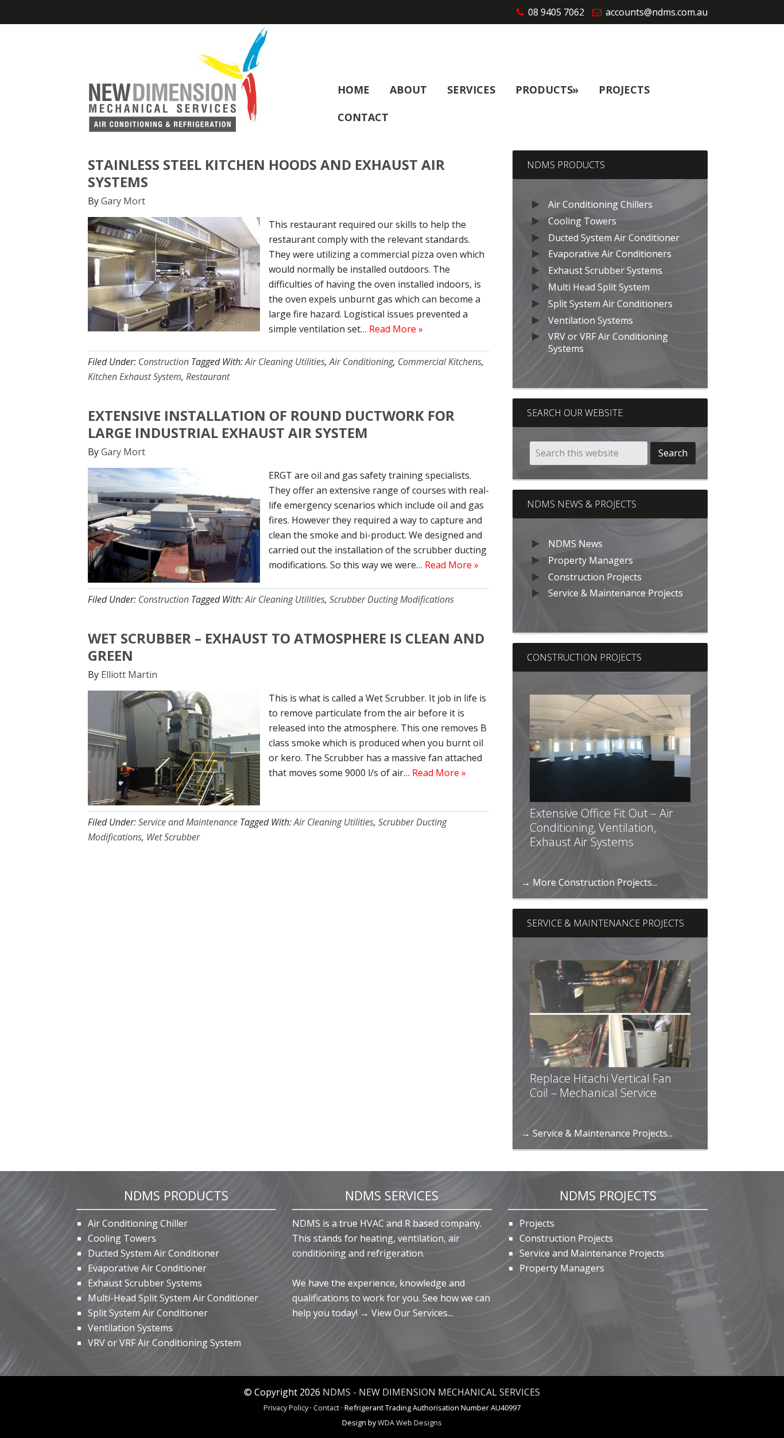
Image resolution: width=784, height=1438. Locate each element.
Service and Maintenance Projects (591, 1253)
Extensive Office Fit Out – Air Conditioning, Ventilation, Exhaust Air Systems (601, 827)
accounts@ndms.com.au (657, 12)
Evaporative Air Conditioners (610, 253)
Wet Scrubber (173, 837)
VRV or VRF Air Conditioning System (164, 1342)
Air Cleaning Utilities (285, 361)
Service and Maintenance (188, 822)
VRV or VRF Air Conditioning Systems (608, 342)
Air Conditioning (361, 361)
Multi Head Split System (599, 287)
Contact (326, 1407)
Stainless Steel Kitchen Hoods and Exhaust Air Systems (266, 173)
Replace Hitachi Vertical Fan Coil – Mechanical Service (601, 1085)
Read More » (396, 329)
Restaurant (208, 376)
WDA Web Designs (410, 1422)
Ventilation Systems (590, 320)
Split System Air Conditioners (610, 303)
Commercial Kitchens (440, 361)
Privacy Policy (285, 1407)
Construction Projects (595, 577)
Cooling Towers (582, 221)
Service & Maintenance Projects (615, 593)
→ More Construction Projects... (589, 882)
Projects (536, 1223)
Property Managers (590, 560)
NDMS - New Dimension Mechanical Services (174, 81)
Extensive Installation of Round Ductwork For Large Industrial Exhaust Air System (271, 424)
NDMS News (575, 543)
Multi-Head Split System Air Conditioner (173, 1298)
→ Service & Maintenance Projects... (597, 1133)
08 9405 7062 (556, 12)
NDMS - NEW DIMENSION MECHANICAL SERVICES (431, 1392)
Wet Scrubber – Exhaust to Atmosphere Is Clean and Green (286, 647)
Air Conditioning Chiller (138, 1223)
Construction (163, 361)
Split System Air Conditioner (148, 1313)
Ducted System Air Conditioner (614, 237)
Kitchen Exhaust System (134, 376)
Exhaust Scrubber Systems (605, 270)
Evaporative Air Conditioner (147, 1268)
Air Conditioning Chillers (600, 204)
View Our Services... (412, 1313)
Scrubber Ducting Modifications (391, 599)
